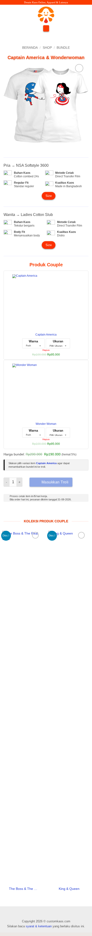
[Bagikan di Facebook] (65, 513)
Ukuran (58, 341)
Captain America (46, 334)
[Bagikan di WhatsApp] (60, 513)
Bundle (63, 47)
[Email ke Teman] (75, 513)
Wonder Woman (46, 423)
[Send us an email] (23, 14)
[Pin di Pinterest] (81, 513)
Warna (33, 341)
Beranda (30, 47)
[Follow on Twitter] (17, 14)
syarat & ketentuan (39, 926)
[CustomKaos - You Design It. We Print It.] (46, 15)
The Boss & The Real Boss (23, 889)
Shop (47, 47)
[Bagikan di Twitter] (70, 513)
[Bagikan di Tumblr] (86, 513)
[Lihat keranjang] (72, 15)
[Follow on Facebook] (6, 14)
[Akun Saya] (84, 15)
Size (49, 196)
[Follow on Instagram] (12, 14)
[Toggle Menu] (46, 28)
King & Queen (69, 889)
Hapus (46, 350)
